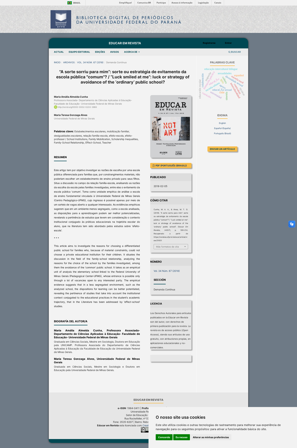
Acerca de (131, 51)
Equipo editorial (79, 51)
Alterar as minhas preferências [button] (211, 437)
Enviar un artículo (222, 149)
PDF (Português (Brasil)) (171, 165)
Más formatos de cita (167, 246)
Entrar (228, 43)
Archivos (69, 62)
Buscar (235, 51)
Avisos (114, 51)
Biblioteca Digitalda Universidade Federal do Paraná (129, 19)
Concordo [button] (164, 437)
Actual (59, 51)
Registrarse (209, 43)
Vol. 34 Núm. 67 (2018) (90, 62)
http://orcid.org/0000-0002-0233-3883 (77, 107)
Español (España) (222, 128)
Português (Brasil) (222, 133)
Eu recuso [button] (182, 437)
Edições (100, 51)
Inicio (57, 62)
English (222, 123)
